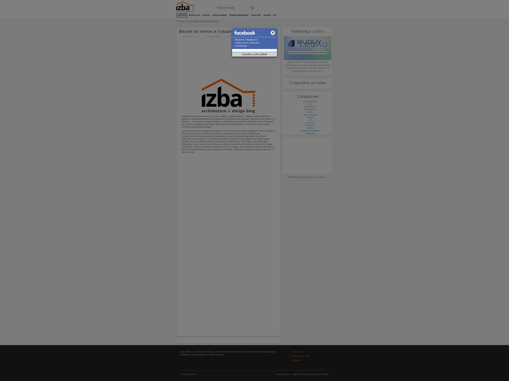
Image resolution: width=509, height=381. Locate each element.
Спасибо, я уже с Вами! (254, 56)
